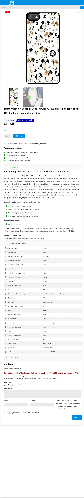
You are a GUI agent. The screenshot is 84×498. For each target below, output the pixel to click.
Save (8, 12)
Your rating (8, 382)
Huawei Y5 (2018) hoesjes (36, 143)
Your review (9, 388)
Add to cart (18, 136)
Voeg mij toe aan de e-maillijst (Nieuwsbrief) (22, 413)
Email (32, 401)
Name (6, 401)
